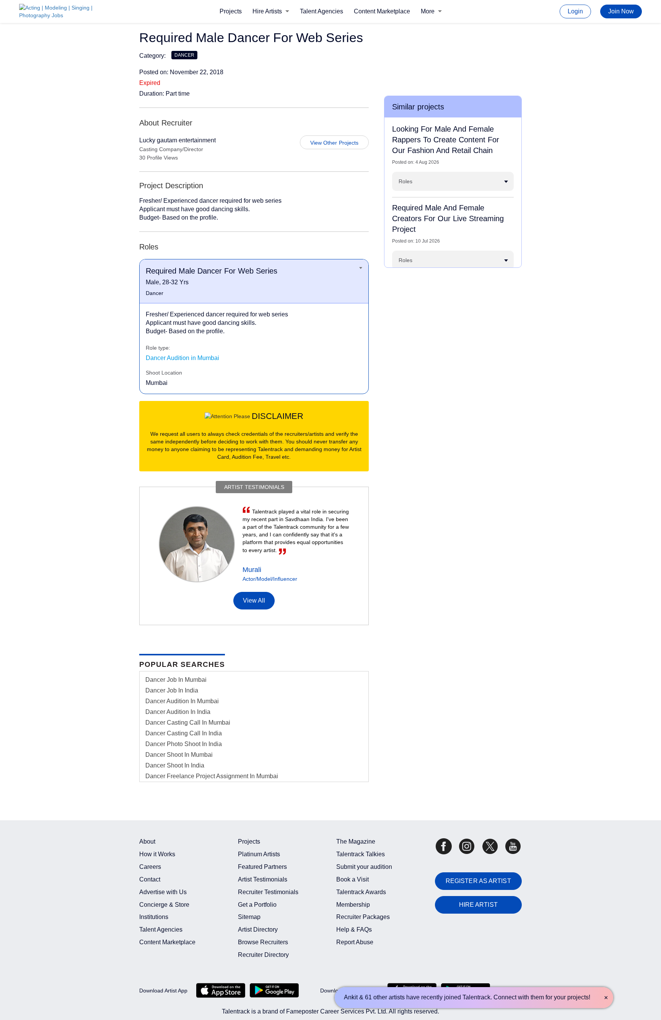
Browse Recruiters (263, 942)
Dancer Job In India (171, 690)
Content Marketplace (382, 11)
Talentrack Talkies (360, 854)
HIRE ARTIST (478, 904)
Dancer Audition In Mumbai (182, 701)
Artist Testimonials (262, 879)
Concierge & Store (164, 904)
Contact (149, 879)
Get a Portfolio (257, 904)
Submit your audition (364, 867)
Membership (353, 904)
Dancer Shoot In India (174, 765)
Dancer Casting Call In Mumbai (187, 722)
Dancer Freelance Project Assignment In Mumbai (211, 776)
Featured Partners (262, 867)
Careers (150, 867)
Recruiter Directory (263, 955)
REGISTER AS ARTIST (478, 881)
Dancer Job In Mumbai (176, 679)
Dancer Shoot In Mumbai (179, 754)
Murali (252, 570)
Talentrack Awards (361, 892)
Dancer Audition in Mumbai (182, 358)
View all (254, 600)
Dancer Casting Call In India (183, 733)
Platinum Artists (259, 854)
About (147, 841)
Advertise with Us (163, 892)
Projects (231, 11)
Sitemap (249, 917)
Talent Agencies (321, 11)
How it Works (157, 854)
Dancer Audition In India (177, 712)
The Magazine (355, 841)
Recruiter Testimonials (268, 892)
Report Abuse (354, 942)
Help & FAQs (354, 929)
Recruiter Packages (363, 917)
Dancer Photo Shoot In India (183, 744)
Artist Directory (258, 929)
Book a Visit (352, 879)
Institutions (153, 917)
